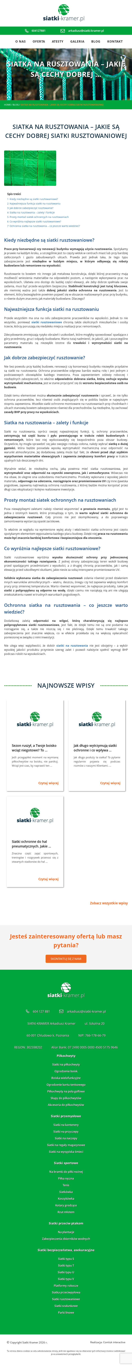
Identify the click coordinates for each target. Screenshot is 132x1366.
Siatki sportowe (66, 1163)
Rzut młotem (66, 1212)
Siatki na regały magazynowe (66, 1145)
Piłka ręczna (66, 1178)
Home (7, 104)
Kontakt (115, 41)
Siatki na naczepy (66, 1138)
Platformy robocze (66, 1286)
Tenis (66, 1185)
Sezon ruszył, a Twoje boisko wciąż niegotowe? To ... (34, 747)
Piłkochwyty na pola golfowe (66, 1091)
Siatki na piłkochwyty (66, 1064)
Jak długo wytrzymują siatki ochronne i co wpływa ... (95, 747)
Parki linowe (66, 1312)
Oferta (39, 41)
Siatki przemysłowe (66, 1116)
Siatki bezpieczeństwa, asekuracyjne (66, 1250)
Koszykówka (66, 1199)
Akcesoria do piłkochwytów (66, 1105)
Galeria (77, 41)
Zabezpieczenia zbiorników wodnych (66, 1239)
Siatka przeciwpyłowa (66, 1292)
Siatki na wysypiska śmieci (66, 1152)
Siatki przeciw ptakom (66, 1223)
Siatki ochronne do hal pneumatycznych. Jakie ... (31, 843)
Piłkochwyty (66, 1056)
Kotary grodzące (66, 1205)
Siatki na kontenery (66, 1125)
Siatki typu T (66, 1265)
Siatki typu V (66, 1279)
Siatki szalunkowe (66, 1306)
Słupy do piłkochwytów (66, 1098)
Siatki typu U (66, 1272)
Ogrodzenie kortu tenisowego (66, 1085)
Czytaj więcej (48, 783)
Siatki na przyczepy (66, 1131)
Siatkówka (66, 1192)
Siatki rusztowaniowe (66, 1299)
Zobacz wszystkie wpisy (109, 903)
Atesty (57, 41)
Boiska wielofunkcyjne (66, 1078)
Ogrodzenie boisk (66, 1071)
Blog (95, 41)
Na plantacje (66, 1232)
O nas (20, 41)
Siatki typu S (66, 1259)
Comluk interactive (113, 1342)
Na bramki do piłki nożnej (66, 1172)
